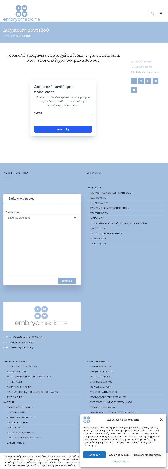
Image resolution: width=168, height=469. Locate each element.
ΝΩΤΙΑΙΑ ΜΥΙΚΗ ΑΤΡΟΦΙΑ (19, 386)
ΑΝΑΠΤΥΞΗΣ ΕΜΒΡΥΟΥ (101, 381)
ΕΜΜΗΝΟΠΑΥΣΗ (98, 238)
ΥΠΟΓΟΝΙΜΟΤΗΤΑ (99, 213)
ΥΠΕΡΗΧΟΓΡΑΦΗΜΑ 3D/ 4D (103, 391)
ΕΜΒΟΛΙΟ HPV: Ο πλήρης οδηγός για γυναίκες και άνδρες (118, 223)
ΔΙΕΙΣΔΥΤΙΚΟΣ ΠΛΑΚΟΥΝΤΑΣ (20, 432)
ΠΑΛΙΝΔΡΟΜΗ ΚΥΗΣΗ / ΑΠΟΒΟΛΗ (23, 437)
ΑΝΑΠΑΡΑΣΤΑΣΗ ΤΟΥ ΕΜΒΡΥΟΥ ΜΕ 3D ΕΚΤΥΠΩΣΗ (114, 412)
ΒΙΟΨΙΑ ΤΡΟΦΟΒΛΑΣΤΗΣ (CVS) (22, 366)
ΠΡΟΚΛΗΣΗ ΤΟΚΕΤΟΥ (17, 422)
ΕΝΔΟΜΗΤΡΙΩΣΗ (98, 228)
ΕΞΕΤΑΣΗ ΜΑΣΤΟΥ (99, 202)
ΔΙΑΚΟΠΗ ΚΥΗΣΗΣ (15, 442)
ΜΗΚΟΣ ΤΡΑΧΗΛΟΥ (16, 427)
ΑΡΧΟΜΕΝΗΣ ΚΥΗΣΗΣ (100, 366)
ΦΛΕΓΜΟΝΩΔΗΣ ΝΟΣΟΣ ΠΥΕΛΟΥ (106, 233)
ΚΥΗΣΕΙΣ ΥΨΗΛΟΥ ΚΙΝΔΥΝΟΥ (21, 417)
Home (6, 35)
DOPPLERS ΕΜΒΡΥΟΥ (100, 386)
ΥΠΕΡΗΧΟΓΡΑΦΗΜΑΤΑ (98, 361)
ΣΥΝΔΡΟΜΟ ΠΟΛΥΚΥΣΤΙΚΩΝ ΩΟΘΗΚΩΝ (109, 207)
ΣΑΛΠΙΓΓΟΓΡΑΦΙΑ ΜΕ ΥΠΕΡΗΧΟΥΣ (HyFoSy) (111, 402)
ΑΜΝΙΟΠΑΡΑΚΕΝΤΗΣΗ (17, 371)
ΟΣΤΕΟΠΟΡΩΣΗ (98, 243)
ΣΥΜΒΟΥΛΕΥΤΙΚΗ (15, 397)
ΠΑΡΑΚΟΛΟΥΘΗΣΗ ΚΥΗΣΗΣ (20, 407)
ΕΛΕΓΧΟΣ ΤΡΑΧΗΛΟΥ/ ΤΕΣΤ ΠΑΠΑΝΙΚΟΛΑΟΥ (111, 192)
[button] (161, 419)
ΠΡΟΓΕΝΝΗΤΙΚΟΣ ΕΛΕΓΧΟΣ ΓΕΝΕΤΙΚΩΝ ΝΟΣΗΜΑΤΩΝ (32, 391)
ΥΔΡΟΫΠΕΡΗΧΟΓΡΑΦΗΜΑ (103, 407)
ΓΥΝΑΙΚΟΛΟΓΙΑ (94, 187)
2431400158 (15, 342)
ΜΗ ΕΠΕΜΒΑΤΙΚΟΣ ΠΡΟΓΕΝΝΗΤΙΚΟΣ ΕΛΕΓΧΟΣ (29, 376)
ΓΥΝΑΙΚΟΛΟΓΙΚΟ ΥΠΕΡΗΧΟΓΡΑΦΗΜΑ (108, 397)
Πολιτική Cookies (121, 461)
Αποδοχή (94, 454)
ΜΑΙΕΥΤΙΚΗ (8, 402)
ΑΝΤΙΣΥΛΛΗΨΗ (97, 218)
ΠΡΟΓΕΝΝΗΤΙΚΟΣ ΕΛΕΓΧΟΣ (16, 361)
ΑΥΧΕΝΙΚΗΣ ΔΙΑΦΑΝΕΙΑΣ (102, 371)
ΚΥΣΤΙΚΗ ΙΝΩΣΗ (14, 381)
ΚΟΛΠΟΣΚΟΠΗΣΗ (98, 197)
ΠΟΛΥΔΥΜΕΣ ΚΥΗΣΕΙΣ (17, 412)
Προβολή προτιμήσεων (147, 454)
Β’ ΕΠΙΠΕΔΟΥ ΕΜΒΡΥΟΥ (101, 376)
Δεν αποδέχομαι (119, 454)
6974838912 (28, 342)
